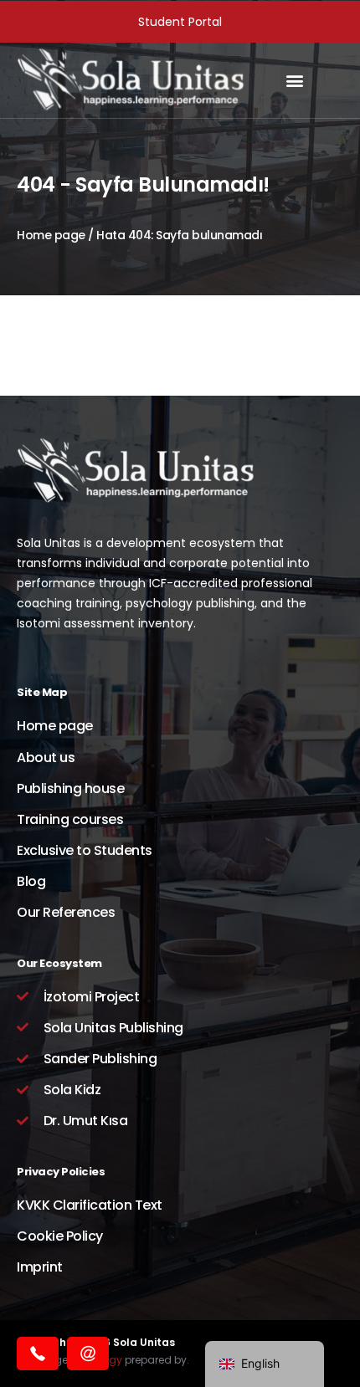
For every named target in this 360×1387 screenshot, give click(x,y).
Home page (51, 235)
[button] (294, 81)
